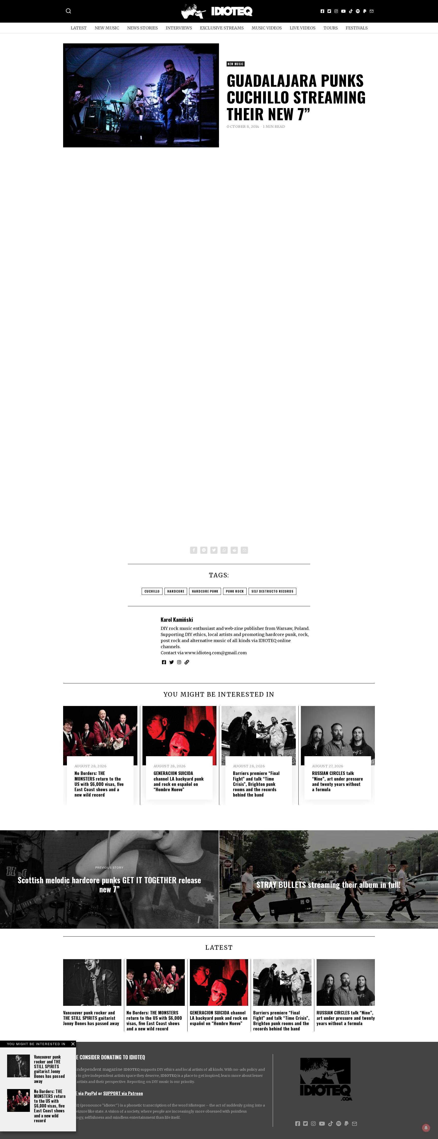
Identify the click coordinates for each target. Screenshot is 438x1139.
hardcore (175, 591)
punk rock (235, 591)
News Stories (142, 27)
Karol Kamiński (177, 619)
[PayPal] (365, 11)
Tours (330, 27)
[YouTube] (343, 11)
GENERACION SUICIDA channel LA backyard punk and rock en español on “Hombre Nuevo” (179, 781)
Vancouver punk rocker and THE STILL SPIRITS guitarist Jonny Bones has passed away (49, 1069)
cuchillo (152, 591)
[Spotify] (358, 11)
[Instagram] (336, 11)
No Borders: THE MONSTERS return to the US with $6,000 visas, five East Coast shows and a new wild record (49, 1106)
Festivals (357, 27)
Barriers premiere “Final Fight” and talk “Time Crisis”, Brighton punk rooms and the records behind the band (256, 784)
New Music (107, 27)
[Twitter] (329, 11)
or (100, 1093)
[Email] (371, 11)
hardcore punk (205, 591)
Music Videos (267, 27)
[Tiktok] (351, 11)
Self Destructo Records (272, 591)
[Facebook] (322, 11)
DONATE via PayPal (80, 1093)
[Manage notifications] (426, 1128)
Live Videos (302, 27)
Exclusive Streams (222, 27)
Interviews (179, 27)
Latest (79, 27)
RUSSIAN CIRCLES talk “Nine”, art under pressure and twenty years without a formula (337, 781)
